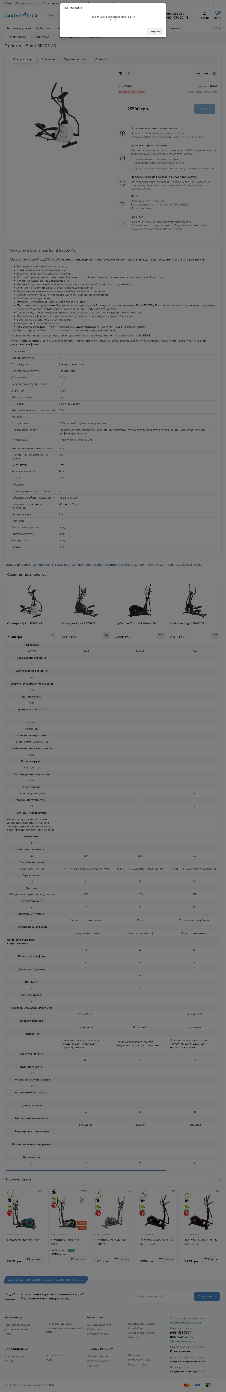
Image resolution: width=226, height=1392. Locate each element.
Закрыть (155, 31)
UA (109, 20)
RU (116, 20)
